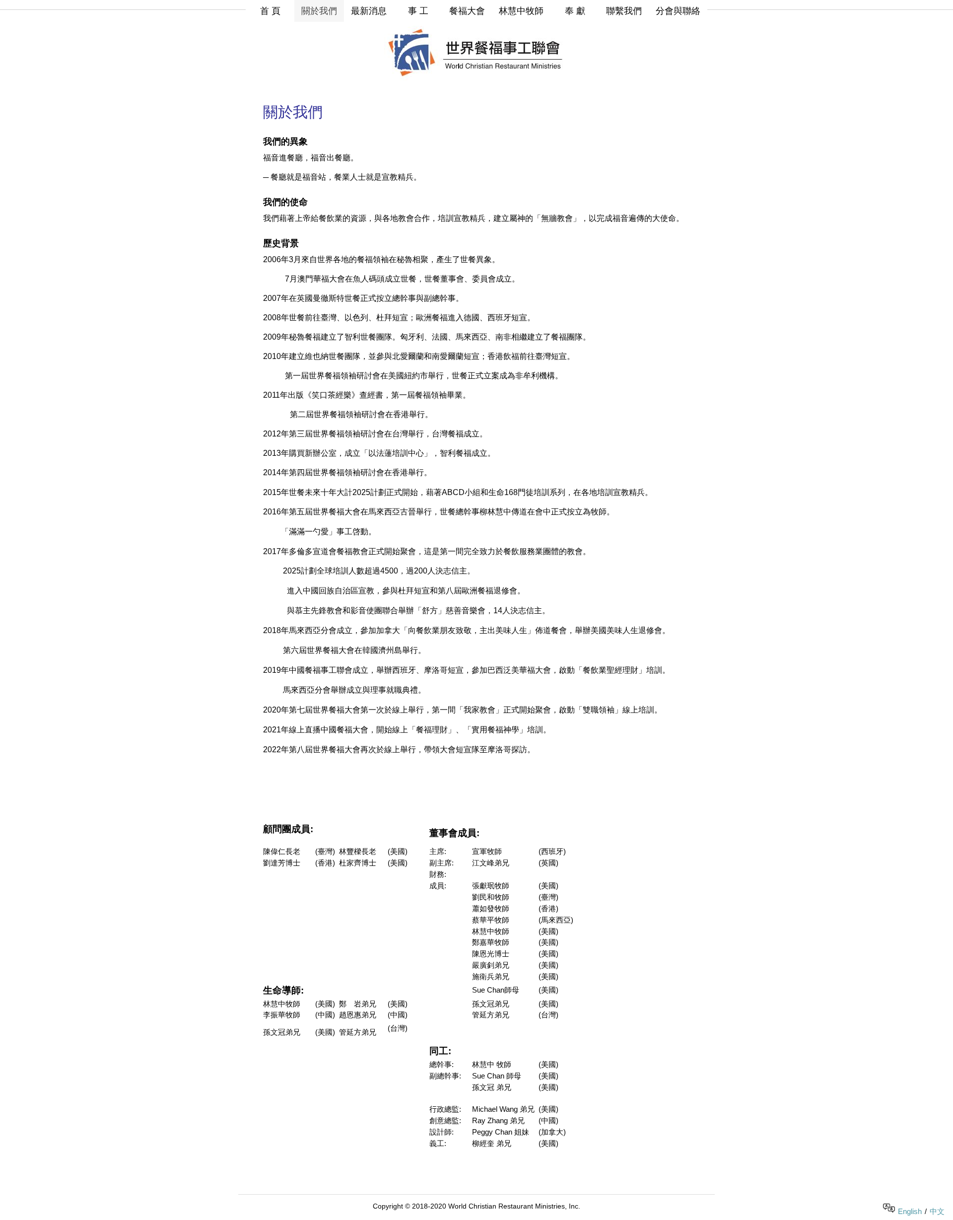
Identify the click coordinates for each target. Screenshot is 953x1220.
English (910, 1211)
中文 (937, 1211)
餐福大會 (467, 11)
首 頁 (270, 11)
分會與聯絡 (678, 11)
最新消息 (369, 11)
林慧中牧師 (521, 11)
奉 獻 (575, 11)
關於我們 (319, 11)
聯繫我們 (624, 11)
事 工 (418, 11)
